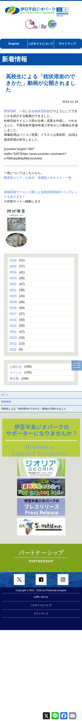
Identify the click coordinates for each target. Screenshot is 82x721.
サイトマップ (67, 43)
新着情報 (6, 401)
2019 (13, 302)
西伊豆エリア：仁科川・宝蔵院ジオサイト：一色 (37, 177)
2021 (13, 290)
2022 (13, 284)
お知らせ (16, 366)
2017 (13, 313)
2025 (13, 266)
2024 (13, 272)
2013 (13, 337)
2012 (13, 343)
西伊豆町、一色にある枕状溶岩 (25, 111)
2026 (13, 260)
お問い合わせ (41, 597)
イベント (16, 372)
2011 (13, 349)
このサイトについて (40, 43)
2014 (13, 331)
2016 (13, 319)
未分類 (14, 378)
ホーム (5, 394)
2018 (13, 308)
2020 (13, 296)
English (14, 43)
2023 (13, 278)
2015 (13, 325)
